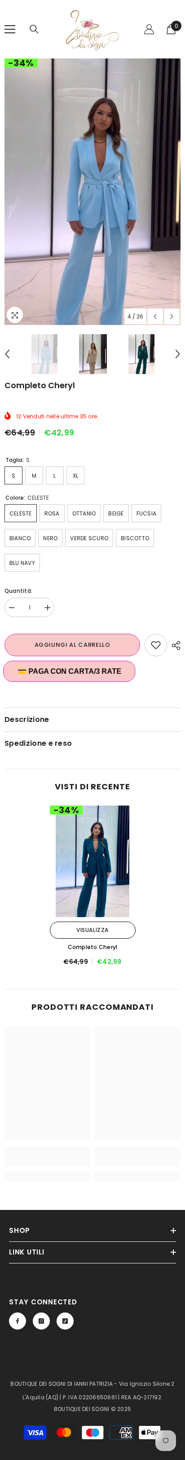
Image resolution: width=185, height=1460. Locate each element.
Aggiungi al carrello (72, 644)
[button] (155, 316)
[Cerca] (34, 29)
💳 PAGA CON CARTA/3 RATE (71, 671)
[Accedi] (149, 29)
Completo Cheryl (93, 947)
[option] (92, 191)
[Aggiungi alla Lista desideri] (156, 645)
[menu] (9, 29)
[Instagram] (41, 1321)
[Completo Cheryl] (93, 861)
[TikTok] (65, 1321)
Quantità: (18, 591)
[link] (47, 1157)
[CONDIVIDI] (174, 645)
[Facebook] (17, 1321)
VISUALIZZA (92, 930)
